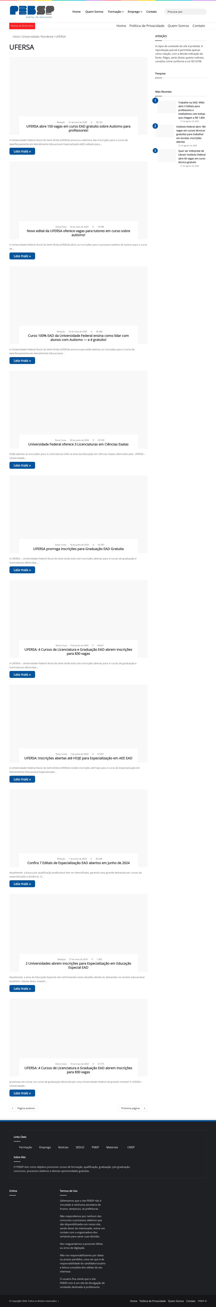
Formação (114, 11)
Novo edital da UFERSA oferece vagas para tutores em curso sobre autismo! (78, 233)
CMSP (131, 1147)
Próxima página (130, 1108)
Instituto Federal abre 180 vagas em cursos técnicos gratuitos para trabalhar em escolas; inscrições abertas (191, 134)
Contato (151, 11)
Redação (61, 122)
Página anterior (26, 1108)
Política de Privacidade (146, 25)
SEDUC (80, 1147)
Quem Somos (94, 11)
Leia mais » (22, 151)
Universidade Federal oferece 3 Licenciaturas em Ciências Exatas (78, 444)
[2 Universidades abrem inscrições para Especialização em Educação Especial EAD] (78, 933)
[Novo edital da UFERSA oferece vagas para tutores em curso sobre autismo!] (78, 200)
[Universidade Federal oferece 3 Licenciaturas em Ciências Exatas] (78, 410)
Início (16, 36)
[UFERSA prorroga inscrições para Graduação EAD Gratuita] (78, 514)
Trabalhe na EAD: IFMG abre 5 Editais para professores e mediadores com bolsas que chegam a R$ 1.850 (191, 110)
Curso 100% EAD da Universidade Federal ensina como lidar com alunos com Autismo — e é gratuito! (78, 337)
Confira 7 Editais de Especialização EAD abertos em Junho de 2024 (78, 863)
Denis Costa (60, 440)
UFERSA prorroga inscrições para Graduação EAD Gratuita (78, 548)
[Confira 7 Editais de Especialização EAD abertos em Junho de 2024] (78, 828)
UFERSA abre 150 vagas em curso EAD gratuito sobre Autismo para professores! (78, 128)
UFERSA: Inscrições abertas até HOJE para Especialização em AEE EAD (78, 758)
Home (76, 11)
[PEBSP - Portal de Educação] (32, 11)
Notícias (63, 1147)
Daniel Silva (61, 226)
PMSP (95, 1147)
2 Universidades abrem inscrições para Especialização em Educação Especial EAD (78, 965)
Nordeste (47, 36)
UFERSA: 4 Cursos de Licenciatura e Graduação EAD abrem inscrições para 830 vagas (78, 651)
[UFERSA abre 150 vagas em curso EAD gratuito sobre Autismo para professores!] (78, 96)
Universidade (30, 36)
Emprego (134, 11)
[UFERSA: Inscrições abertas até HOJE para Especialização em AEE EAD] (78, 724)
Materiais (112, 1147)
